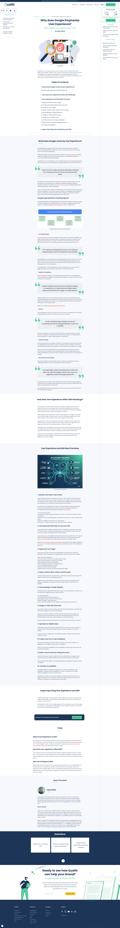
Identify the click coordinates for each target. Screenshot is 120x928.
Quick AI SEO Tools (17, 919)
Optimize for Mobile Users (51, 117)
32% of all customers (62, 185)
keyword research (65, 509)
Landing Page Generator (18, 917)
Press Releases (33, 919)
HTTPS (51, 312)
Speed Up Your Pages (49, 107)
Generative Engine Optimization (20, 915)
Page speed (41, 552)
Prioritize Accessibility (48, 125)
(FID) (59, 242)
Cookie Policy (48, 914)
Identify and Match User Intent (51, 102)
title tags (47, 542)
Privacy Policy (48, 912)
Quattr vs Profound (33, 921)
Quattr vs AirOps (33, 922)
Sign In (102, 4)
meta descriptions (57, 542)
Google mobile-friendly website (56, 306)
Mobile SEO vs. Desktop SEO (109, 43)
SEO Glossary (32, 914)
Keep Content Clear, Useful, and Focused (55, 110)
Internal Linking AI (17, 912)
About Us (97, 4)
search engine (71, 154)
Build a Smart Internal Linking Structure (55, 122)
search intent (41, 544)
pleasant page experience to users (57, 205)
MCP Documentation (33, 912)
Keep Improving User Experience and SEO (57, 129)
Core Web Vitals (42, 237)
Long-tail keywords (43, 536)
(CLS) (75, 242)
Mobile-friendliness (42, 275)
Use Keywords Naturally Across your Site (54, 105)
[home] (9, 5)
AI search (42, 77)
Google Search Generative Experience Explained (81, 845)
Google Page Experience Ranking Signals (54, 90)
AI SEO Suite (16, 910)
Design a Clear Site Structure (52, 115)
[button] (74, 5)
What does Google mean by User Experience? (58, 87)
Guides (31, 915)
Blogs (31, 917)
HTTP (76, 312)
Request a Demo (111, 4)
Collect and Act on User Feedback (54, 120)
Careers (47, 915)
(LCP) (47, 242)
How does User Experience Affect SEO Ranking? (8, 23)
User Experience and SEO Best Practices (56, 99)
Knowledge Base (33, 910)
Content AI (16, 914)
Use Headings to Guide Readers (52, 112)
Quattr (73, 704)
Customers (82, 4)
